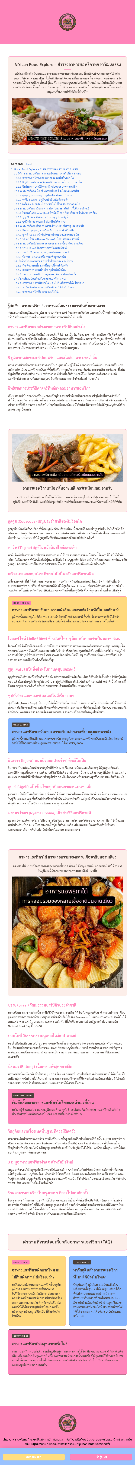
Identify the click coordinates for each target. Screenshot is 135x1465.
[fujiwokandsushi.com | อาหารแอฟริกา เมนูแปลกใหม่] (67, 22)
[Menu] (5, 22)
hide (28, 163)
